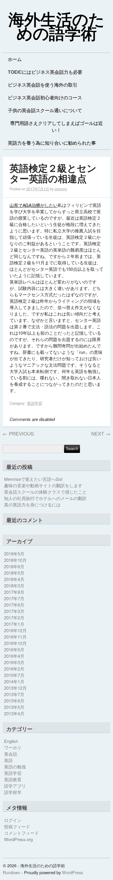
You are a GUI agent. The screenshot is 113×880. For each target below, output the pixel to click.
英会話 (10, 754)
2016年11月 (15, 637)
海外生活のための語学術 (56, 27)
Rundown (11, 872)
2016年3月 (14, 662)
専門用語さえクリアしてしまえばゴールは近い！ (56, 126)
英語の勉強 (15, 766)
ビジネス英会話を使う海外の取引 (42, 84)
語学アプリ (15, 786)
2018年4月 (14, 579)
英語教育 (12, 779)
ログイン (12, 820)
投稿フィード (17, 826)
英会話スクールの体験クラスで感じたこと (45, 492)
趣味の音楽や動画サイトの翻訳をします (43, 485)
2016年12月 (15, 630)
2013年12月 (15, 688)
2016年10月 (15, 643)
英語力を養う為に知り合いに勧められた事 (52, 142)
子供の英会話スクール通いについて (45, 110)
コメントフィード (21, 833)
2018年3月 (14, 586)
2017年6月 (14, 605)
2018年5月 (14, 573)
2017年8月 (14, 592)
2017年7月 (14, 598)
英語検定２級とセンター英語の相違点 (53, 174)
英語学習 (34, 403)
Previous (18, 433)
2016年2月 (14, 669)
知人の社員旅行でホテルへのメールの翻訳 (45, 498)
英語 (8, 760)
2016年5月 (14, 649)
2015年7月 (14, 675)
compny (60, 188)
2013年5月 (14, 707)
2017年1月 (14, 624)
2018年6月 (14, 566)
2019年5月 (14, 554)
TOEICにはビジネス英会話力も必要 (45, 72)
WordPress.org (18, 839)
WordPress (72, 872)
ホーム (15, 59)
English (11, 741)
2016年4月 (14, 656)
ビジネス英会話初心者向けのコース (45, 97)
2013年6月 (14, 701)
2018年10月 (15, 560)
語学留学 (12, 792)
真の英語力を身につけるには (32, 504)
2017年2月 (14, 617)
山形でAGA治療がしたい (34, 205)
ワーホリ (12, 747)
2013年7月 (14, 694)
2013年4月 (14, 713)
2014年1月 (14, 681)
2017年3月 (14, 611)
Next (100, 433)
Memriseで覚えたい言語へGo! (33, 479)
